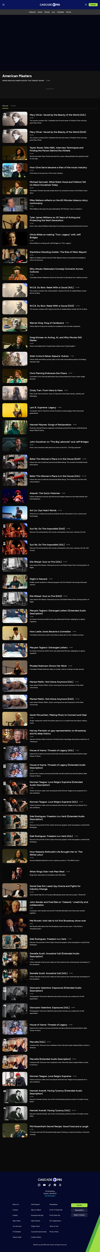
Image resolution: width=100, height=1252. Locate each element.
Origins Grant (35, 1226)
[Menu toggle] (3, 5)
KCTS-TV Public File (56, 1210)
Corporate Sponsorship (38, 1232)
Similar (13, 106)
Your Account (17, 1226)
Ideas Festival (35, 1221)
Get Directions (50, 1196)
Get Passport (35, 1204)
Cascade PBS (42, 1245)
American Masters (17, 76)
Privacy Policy (54, 1232)
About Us (16, 1204)
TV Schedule (17, 1232)
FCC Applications (55, 1221)
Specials (5, 106)
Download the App (37, 1215)
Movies (47, 12)
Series (40, 12)
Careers (15, 1215)
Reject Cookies (79, 1215)
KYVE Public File (55, 1215)
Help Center (17, 1221)
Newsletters (79, 1210)
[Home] (50, 1179)
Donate (93, 5)
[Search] (86, 5)
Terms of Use (54, 1226)
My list (68, 12)
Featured (32, 12)
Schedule (60, 12)
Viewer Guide (17, 1237)
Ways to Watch (36, 1210)
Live (53, 12)
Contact (15, 1210)
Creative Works (36, 1237)
